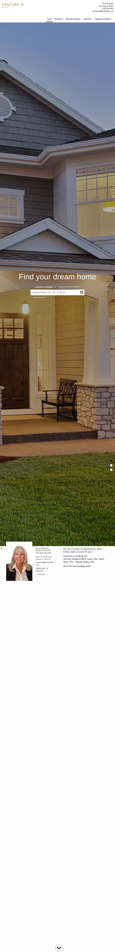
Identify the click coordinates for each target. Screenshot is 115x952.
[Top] (111, 460)
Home (49, 19)
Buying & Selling (74, 20)
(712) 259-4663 (107, 8)
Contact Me (41, 574)
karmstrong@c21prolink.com (102, 11)
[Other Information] (111, 469)
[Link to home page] (13, 7)
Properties (59, 20)
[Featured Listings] (111, 465)
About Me (88, 20)
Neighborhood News (103, 19)
